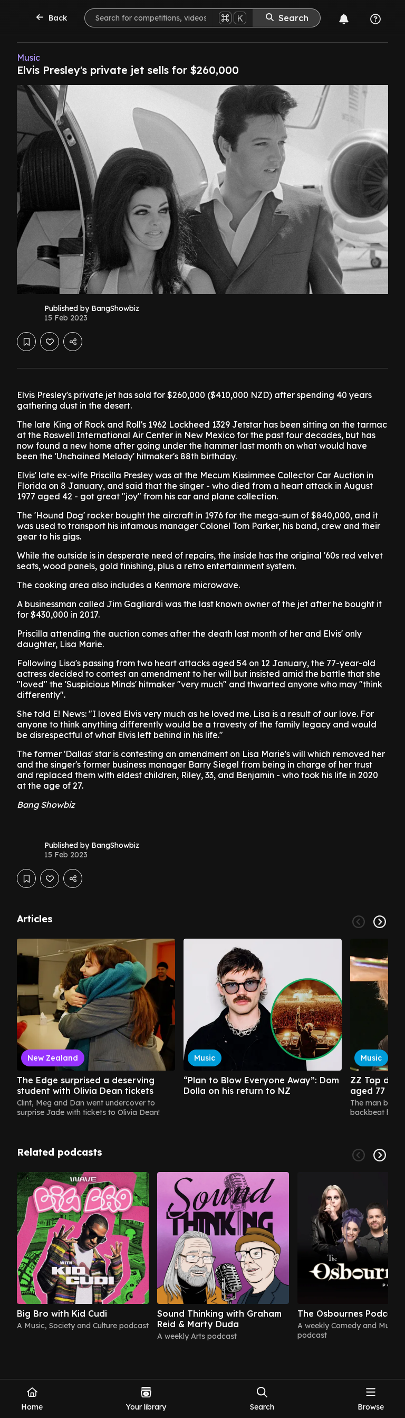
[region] (202, 1027)
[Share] (72, 341)
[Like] (49, 341)
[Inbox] (343, 19)
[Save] (26, 341)
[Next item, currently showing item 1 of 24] (379, 921)
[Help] (375, 19)
